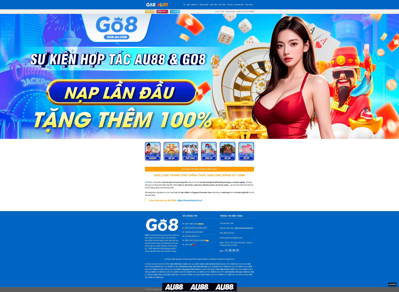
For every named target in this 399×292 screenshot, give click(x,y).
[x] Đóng (392, 284)
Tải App (230, 5)
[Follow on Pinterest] (230, 250)
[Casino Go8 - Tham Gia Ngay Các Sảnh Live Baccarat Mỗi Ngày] (153, 151)
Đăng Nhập (204, 5)
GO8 (188, 5)
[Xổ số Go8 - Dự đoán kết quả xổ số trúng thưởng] (246, 151)
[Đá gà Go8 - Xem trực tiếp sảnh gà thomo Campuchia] (227, 151)
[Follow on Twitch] (237, 250)
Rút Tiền (222, 5)
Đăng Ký (194, 5)
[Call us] (226, 250)
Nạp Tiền (213, 5)
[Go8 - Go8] (157, 4)
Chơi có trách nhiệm (245, 11)
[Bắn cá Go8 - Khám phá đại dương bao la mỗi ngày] (209, 151)
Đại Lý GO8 (219, 11)
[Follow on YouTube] (234, 250)
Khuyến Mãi (239, 5)
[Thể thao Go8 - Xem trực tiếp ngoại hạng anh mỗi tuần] (190, 151)
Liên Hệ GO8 (230, 11)
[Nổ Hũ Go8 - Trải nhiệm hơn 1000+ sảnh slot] (171, 151)
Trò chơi (249, 5)
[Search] (184, 5)
